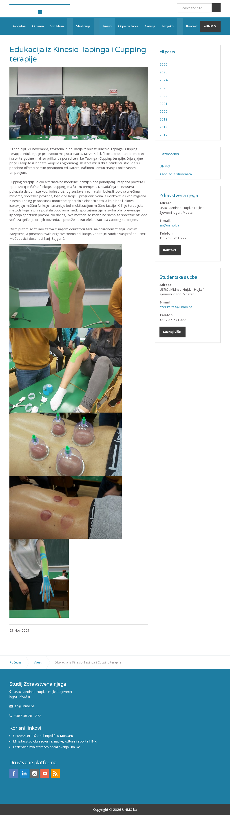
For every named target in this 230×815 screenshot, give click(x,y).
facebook (13, 773)
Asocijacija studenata (175, 174)
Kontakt (192, 26)
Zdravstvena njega (178, 195)
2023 (163, 88)
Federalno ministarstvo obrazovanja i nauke (46, 747)
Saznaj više (172, 332)
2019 (163, 119)
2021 (163, 103)
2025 (163, 72)
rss (55, 773)
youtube (44, 773)
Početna (19, 26)
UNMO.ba (129, 809)
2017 (163, 135)
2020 (163, 111)
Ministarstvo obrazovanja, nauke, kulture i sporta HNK (55, 741)
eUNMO (210, 26)
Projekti (168, 26)
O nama (38, 26)
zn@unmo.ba (169, 225)
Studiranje (83, 26)
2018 (163, 127)
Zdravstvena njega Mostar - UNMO (39, 8)
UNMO (164, 166)
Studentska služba (178, 277)
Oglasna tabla (128, 26)
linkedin (24, 773)
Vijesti (107, 26)
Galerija (150, 26)
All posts (167, 52)
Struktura (57, 26)
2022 (163, 95)
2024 (163, 80)
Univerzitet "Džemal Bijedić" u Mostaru (43, 735)
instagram (34, 773)
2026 (163, 64)
